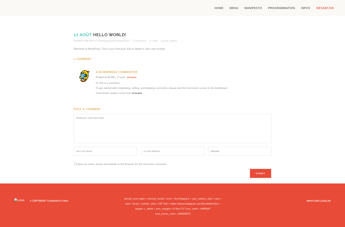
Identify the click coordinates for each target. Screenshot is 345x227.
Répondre (131, 77)
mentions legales (319, 200)
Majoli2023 (123, 40)
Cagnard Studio (57, 200)
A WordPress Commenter (116, 72)
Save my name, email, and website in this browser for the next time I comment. (122, 164)
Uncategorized (104, 40)
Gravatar (137, 93)
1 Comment (139, 40)
